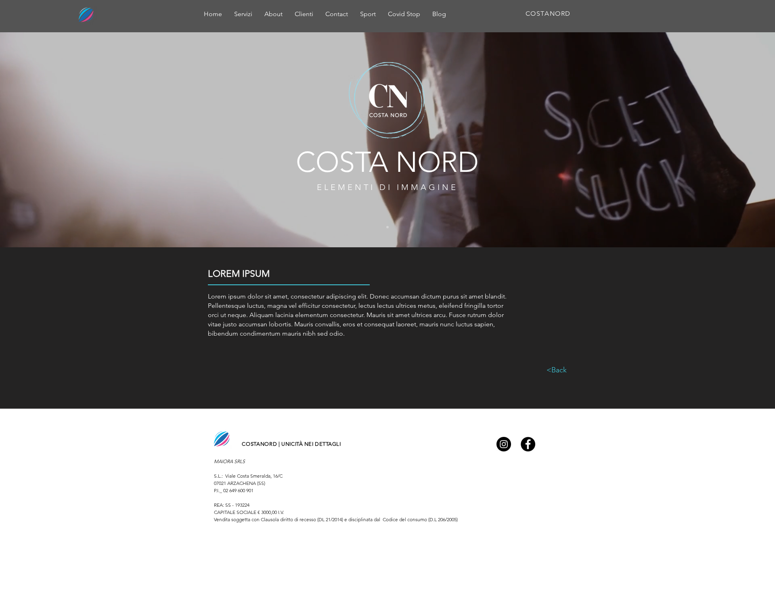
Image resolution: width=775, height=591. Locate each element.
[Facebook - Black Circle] (528, 444)
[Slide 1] (387, 227)
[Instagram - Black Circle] (503, 444)
